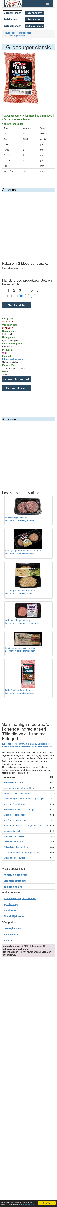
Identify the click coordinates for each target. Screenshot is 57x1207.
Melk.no (8, 940)
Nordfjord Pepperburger (15, 804)
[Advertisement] (28, 221)
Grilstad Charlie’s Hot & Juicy (17, 847)
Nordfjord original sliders (15, 820)
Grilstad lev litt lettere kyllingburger (19, 809)
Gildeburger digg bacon (14, 814)
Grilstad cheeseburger (14, 782)
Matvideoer (10, 910)
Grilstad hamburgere (13, 841)
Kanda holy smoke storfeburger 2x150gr (22, 852)
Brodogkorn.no (12, 928)
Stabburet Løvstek (12, 830)
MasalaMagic (11, 934)
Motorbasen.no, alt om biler (20, 898)
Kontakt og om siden (15, 874)
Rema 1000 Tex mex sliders (16, 793)
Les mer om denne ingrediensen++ (21, 520)
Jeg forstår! (47, 1203)
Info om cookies (13, 886)
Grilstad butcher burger (14, 857)
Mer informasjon (30, 1204)
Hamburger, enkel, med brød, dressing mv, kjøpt (26, 825)
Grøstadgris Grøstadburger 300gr (19, 787)
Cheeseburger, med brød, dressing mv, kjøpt (24, 798)
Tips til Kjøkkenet (14, 916)
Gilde (4, 352)
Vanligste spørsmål (15, 880)
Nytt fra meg (11, 904)
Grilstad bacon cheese (14, 836)
